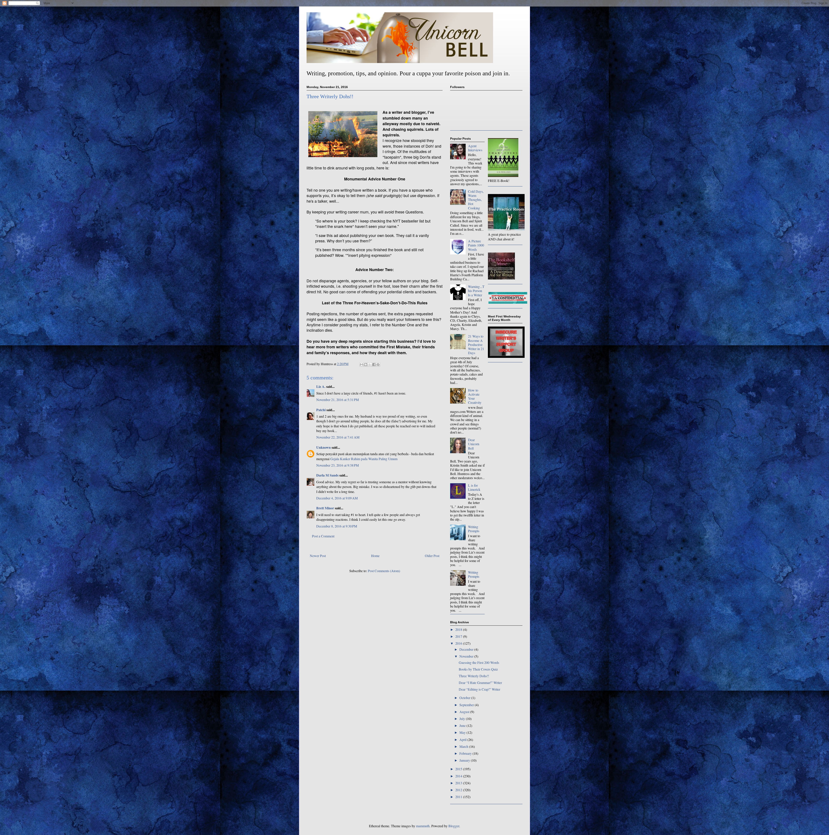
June (463, 725)
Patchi (321, 409)
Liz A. (320, 386)
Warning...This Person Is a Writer (476, 290)
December (466, 649)
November (466, 656)
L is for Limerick (474, 487)
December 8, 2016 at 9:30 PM (336, 526)
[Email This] (361, 364)
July (462, 718)
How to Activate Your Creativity (474, 396)
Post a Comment (323, 536)
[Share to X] (370, 364)
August (464, 711)
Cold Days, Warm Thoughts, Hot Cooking (476, 199)
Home (375, 555)
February (466, 753)
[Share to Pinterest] (378, 364)
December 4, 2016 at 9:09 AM (337, 498)
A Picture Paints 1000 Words (476, 245)
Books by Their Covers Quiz (478, 669)
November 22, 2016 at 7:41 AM (337, 437)
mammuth (423, 826)
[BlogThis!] (366, 364)
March (464, 746)
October (465, 697)
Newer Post (318, 555)
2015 (459, 769)
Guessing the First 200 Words (479, 662)
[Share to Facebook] (374, 364)
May (463, 732)
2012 (459, 790)
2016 (459, 643)
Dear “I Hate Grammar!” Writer (480, 682)
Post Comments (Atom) (384, 570)
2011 (459, 796)
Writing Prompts (473, 528)
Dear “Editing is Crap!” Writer (479, 689)
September (467, 704)
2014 (459, 776)
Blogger (453, 826)
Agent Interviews (475, 148)
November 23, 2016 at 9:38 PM (337, 465)
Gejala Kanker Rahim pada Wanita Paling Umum (363, 458)
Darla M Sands (327, 475)
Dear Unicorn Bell (473, 443)
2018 (459, 629)
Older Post (432, 555)
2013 (459, 783)
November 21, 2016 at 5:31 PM (337, 399)
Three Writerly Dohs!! (474, 676)
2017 (459, 636)
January (465, 760)
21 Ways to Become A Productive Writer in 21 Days (476, 344)
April (463, 739)
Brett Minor (325, 507)
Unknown (323, 447)
